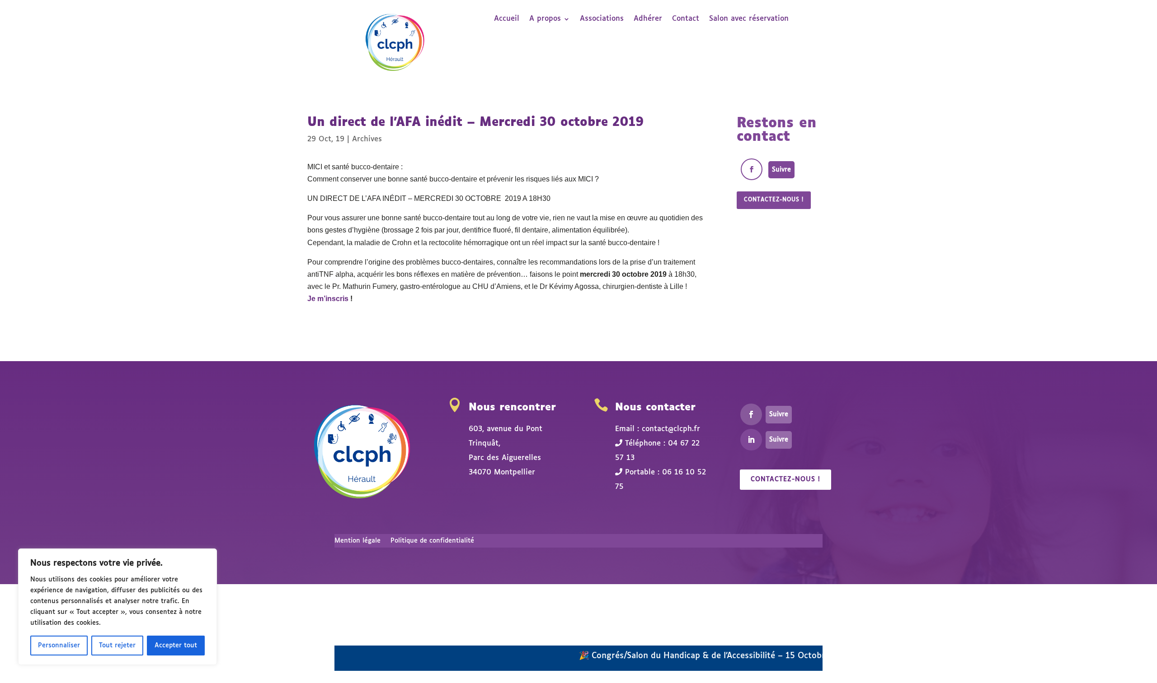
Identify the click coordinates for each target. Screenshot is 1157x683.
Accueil (506, 19)
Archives (367, 139)
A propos (545, 19)
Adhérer (648, 19)
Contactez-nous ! (774, 200)
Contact (685, 19)
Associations (602, 19)
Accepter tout (176, 645)
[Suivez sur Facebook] (751, 169)
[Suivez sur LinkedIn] (751, 440)
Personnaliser (59, 645)
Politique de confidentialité (432, 541)
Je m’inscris (327, 298)
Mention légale (357, 541)
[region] (117, 606)
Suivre (781, 170)
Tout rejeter (117, 645)
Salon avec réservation (749, 19)
